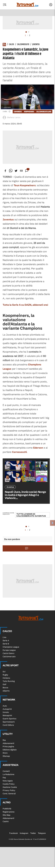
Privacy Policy (9, 790)
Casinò (6, 821)
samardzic (18, 111)
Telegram (42, 833)
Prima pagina (8, 746)
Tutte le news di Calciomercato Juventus (31, 515)
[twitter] (16, 170)
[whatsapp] (10, 170)
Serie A (6, 640)
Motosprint (7, 715)
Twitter (33, 833)
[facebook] (5, 170)
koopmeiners (29, 111)
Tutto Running (9, 681)
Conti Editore (8, 725)
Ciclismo (6, 678)
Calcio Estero (8, 653)
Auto (5, 706)
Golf (4, 684)
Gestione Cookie (10, 787)
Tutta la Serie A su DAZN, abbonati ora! (25, 304)
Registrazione (8, 812)
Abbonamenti (8, 743)
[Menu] (4, 5)
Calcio (11, 44)
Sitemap (6, 756)
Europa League (9, 650)
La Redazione (8, 774)
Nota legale (8, 781)
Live (4, 637)
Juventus (36, 44)
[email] (21, 170)
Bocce (5, 687)
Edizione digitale (10, 749)
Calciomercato (23, 44)
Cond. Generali (9, 793)
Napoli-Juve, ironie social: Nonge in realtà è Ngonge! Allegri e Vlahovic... (25, 495)
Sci (4, 671)
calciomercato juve (43, 111)
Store (5, 753)
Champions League (11, 647)
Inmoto (6, 712)
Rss (4, 740)
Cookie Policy (9, 784)
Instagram (24, 833)
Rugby (5, 675)
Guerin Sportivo (9, 718)
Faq (4, 777)
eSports (6, 691)
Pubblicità (7, 808)
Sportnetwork (9, 722)
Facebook (13, 833)
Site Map (6, 815)
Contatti (6, 771)
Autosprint (7, 709)
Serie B (6, 644)
